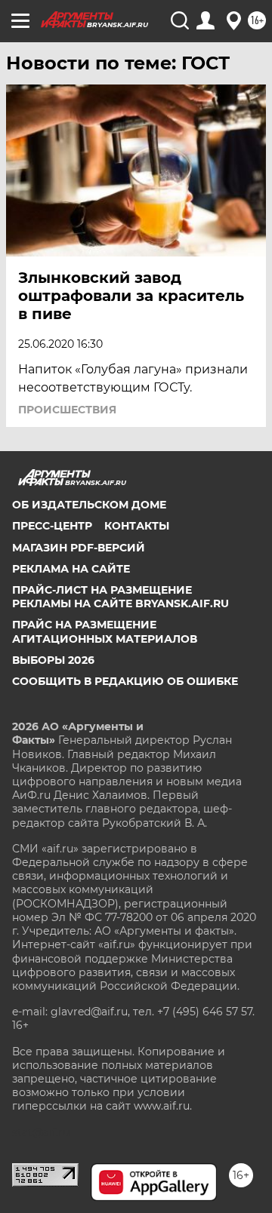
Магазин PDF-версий (78, 547)
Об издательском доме (89, 504)
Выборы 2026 (53, 660)
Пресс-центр (52, 526)
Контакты (136, 526)
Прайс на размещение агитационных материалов (104, 631)
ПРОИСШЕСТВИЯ (67, 409)
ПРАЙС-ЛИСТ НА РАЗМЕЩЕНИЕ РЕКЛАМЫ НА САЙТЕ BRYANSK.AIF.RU (120, 596)
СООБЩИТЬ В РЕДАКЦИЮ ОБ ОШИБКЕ (125, 681)
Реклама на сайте (71, 569)
